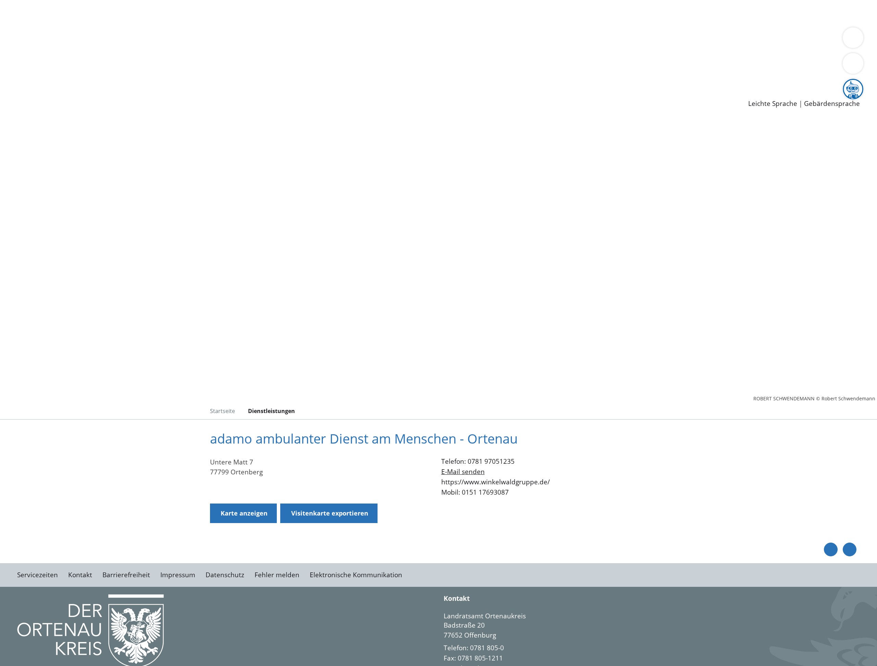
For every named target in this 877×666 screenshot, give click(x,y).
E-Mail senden (463, 471)
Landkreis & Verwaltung (36, 31)
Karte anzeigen (244, 513)
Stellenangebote (44, 75)
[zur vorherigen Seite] (831, 549)
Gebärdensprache (832, 103)
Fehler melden (277, 574)
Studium (166, 75)
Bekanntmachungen (407, 39)
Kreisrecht (125, 57)
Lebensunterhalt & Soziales (82, 13)
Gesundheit (369, 13)
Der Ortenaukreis (46, 39)
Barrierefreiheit (126, 574)
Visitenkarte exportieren (329, 513)
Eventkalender (93, 75)
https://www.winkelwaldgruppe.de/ (495, 481)
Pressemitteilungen (48, 92)
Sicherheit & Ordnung (282, 13)
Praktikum (197, 75)
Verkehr (138, 13)
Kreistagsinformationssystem (63, 57)
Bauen (29, 13)
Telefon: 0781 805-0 (474, 647)
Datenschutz (225, 574)
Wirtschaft (333, 13)
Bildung (190, 39)
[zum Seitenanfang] (849, 549)
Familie (163, 13)
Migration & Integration (212, 13)
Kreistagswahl (164, 57)
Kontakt (80, 574)
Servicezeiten (37, 574)
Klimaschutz (321, 39)
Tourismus (358, 39)
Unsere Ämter (21, 22)
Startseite (222, 411)
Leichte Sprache (772, 103)
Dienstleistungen (26, 4)
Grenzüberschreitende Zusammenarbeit (628, 39)
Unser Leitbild (291, 75)
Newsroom (16, 84)
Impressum (177, 574)
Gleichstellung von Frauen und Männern (502, 39)
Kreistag (12, 49)
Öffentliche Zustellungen (118, 92)
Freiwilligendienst (241, 75)
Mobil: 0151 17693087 (475, 492)
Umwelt (401, 13)
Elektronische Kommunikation (356, 574)
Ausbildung (134, 75)
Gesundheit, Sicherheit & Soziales (125, 39)
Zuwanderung (225, 39)
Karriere (12, 66)
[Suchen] (853, 63)
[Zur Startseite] (72, 176)
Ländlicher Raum (275, 39)
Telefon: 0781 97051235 (478, 461)
